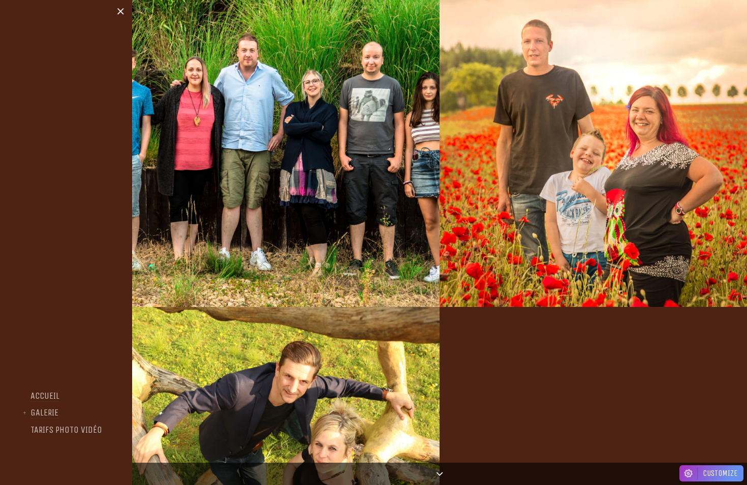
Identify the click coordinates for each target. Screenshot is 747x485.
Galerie (44, 413)
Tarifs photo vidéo (66, 430)
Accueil (44, 396)
